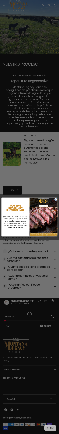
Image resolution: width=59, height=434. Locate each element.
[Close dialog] (55, 199)
